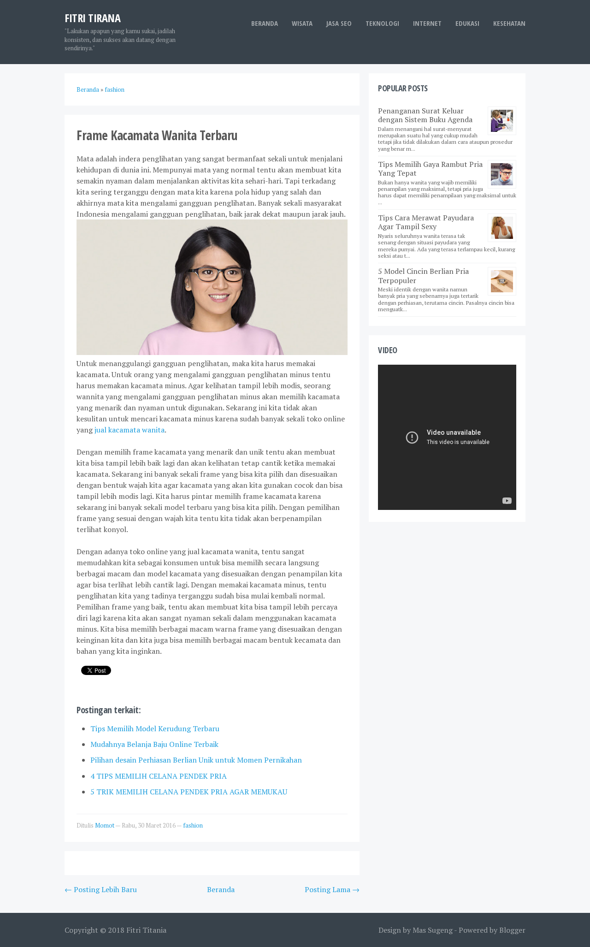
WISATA (302, 23)
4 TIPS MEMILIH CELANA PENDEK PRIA (158, 776)
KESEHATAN (509, 23)
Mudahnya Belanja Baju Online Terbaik (154, 744)
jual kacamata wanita (129, 430)
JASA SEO (339, 23)
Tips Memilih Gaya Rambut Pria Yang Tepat (430, 168)
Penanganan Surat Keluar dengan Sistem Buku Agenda (425, 115)
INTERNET (427, 23)
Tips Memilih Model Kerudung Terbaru (154, 728)
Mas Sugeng (433, 930)
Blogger (512, 930)
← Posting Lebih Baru (101, 889)
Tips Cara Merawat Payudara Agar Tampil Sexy (426, 222)
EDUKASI (467, 23)
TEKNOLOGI (382, 23)
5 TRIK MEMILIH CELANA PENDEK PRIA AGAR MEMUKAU (188, 792)
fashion (193, 825)
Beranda (264, 23)
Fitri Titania (146, 930)
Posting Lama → (332, 889)
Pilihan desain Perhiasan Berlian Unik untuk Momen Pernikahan (196, 760)
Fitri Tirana (92, 17)
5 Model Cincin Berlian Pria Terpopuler (423, 275)
